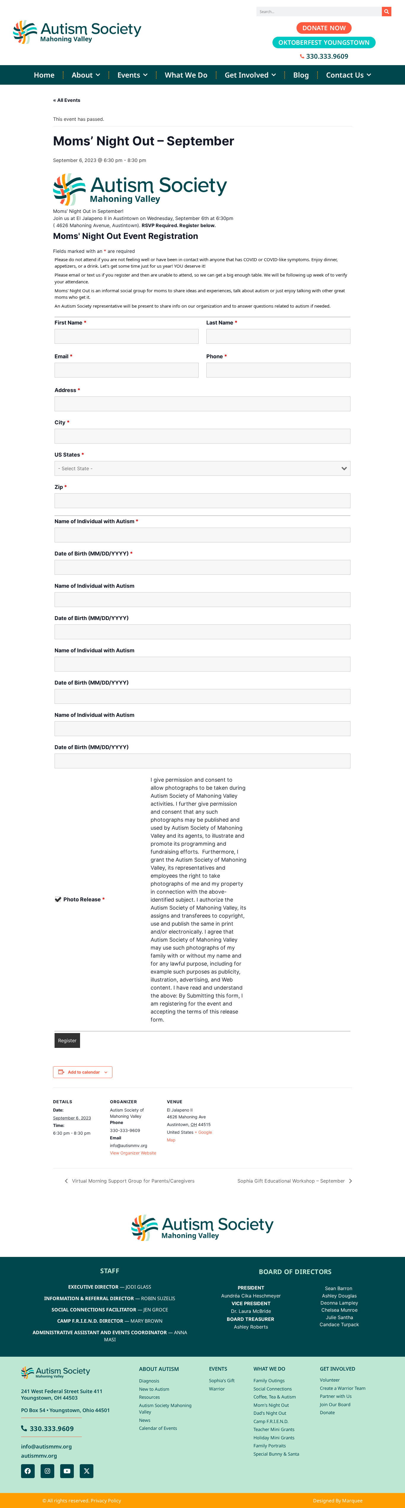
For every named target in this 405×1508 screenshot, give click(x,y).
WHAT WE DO (269, 1368)
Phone (216, 356)
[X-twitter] (86, 1471)
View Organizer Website (133, 1152)
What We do (186, 75)
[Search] (386, 11)
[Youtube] (67, 1471)
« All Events (66, 100)
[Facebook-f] (28, 1471)
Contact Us (345, 75)
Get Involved (247, 75)
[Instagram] (47, 1471)
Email (64, 356)
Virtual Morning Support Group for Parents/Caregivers (132, 1181)
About (82, 75)
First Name (71, 323)
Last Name (221, 323)
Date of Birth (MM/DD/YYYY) (94, 554)
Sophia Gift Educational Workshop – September (291, 1181)
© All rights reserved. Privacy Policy (81, 1500)
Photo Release (84, 899)
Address (67, 390)
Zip (61, 487)
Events (128, 75)
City (62, 422)
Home (44, 75)
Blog (301, 75)
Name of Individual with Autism (96, 521)
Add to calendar (84, 1072)
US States (69, 455)
